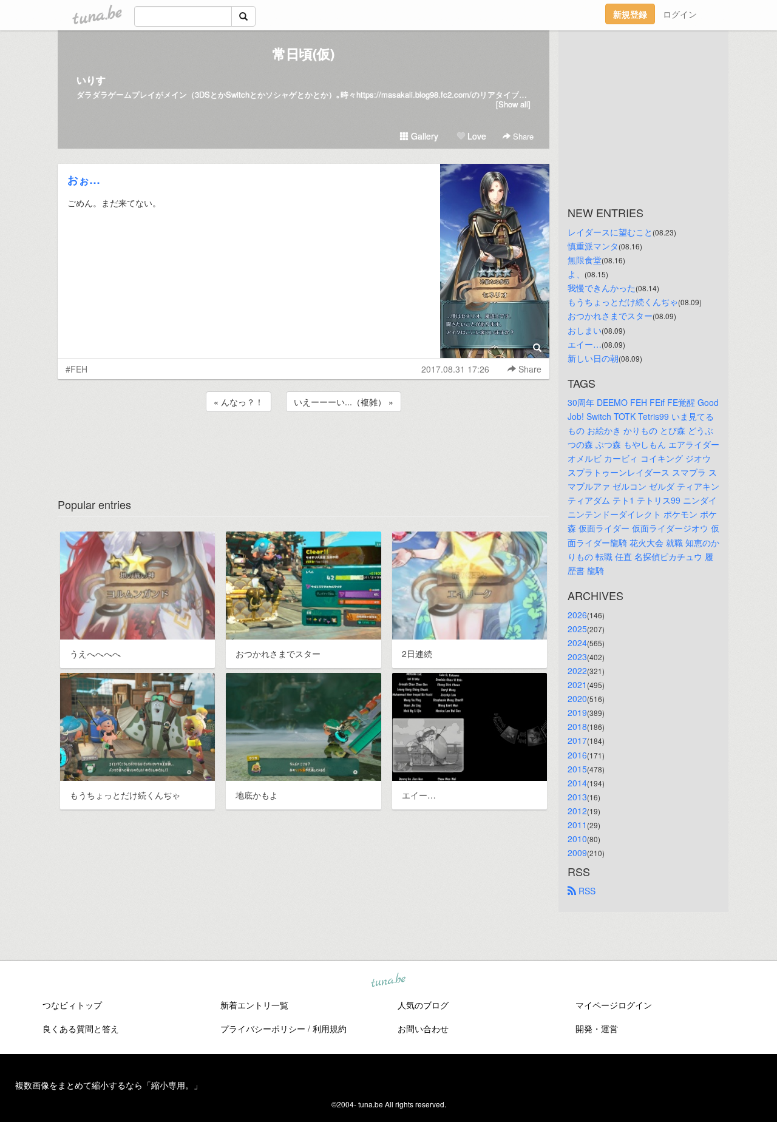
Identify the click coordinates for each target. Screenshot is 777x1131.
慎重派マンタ (593, 246)
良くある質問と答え (80, 1028)
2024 (577, 642)
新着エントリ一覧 (254, 1005)
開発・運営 (596, 1028)
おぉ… (83, 179)
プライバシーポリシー (262, 1028)
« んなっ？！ (238, 402)
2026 (577, 615)
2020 (577, 698)
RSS (585, 891)
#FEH (76, 369)
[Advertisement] (303, 447)
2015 (577, 769)
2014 (577, 783)
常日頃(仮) (303, 53)
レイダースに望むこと (610, 232)
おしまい (585, 330)
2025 (577, 629)
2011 (577, 825)
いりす (91, 80)
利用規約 (330, 1028)
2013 (577, 797)
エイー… (585, 344)
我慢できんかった (602, 288)
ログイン (680, 14)
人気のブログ (423, 1005)
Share (522, 136)
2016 (577, 755)
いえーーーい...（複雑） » (343, 402)
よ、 (576, 274)
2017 (577, 740)
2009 (577, 852)
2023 (577, 656)
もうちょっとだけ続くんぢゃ (623, 301)
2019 (577, 712)
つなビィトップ (72, 1005)
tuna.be (388, 981)
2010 (577, 838)
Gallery (423, 136)
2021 (577, 684)
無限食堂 (585, 260)
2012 (577, 811)
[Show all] (513, 104)
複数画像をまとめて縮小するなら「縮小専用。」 (108, 1085)
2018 (577, 726)
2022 (577, 670)
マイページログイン (613, 1005)
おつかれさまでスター (610, 315)
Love (475, 136)
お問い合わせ (423, 1028)
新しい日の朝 (593, 358)
